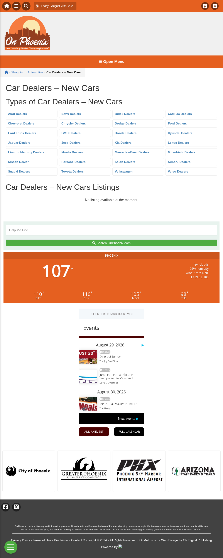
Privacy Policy (20, 540)
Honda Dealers (126, 133)
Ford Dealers (177, 123)
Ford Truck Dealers (22, 133)
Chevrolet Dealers (21, 123)
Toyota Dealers (72, 171)
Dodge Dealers (126, 123)
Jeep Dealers (71, 142)
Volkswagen (124, 171)
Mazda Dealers (72, 152)
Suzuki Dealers (19, 171)
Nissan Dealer (18, 162)
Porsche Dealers (73, 162)
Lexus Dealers (178, 142)
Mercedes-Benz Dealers (132, 152)
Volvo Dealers (178, 171)
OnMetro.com (148, 540)
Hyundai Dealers (180, 133)
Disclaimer (61, 540)
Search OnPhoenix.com (113, 243)
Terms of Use (42, 540)
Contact (76, 540)
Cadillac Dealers (180, 114)
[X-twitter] (215, 6)
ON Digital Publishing (197, 540)
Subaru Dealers (179, 162)
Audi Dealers (17, 114)
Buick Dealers (125, 114)
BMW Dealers (71, 114)
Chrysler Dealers (73, 123)
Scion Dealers (125, 162)
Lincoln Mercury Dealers (26, 152)
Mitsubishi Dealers (182, 152)
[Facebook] (205, 6)
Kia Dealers (123, 142)
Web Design (169, 540)
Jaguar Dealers (19, 142)
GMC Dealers (71, 133)
